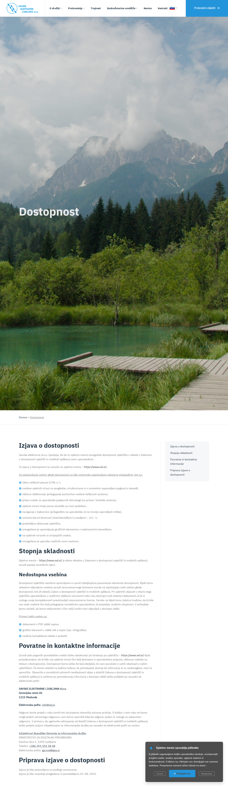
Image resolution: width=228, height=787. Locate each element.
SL (171, 3)
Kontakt (163, 8)
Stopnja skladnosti (181, 453)
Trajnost (96, 8)
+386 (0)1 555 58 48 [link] (42, 746)
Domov (23, 417)
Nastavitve (206, 773)
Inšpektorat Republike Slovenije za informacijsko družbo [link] (52, 733)
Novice (148, 8)
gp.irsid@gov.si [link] (51, 750)
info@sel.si (48, 705)
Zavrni (159, 773)
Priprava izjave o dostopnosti (180, 472)
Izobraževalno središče (121, 8)
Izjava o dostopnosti (182, 446)
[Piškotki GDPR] (151, 748)
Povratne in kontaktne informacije (183, 461)
